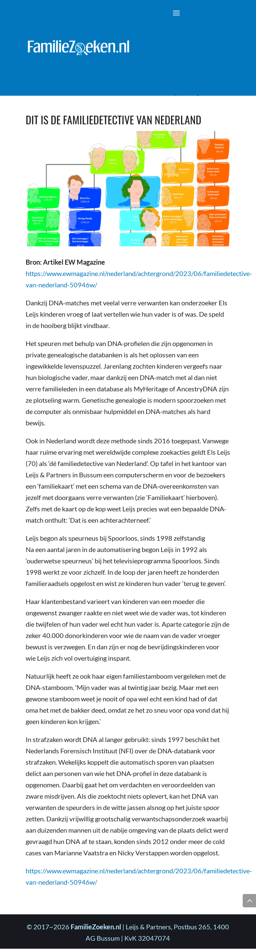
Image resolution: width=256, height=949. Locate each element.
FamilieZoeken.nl (96, 927)
